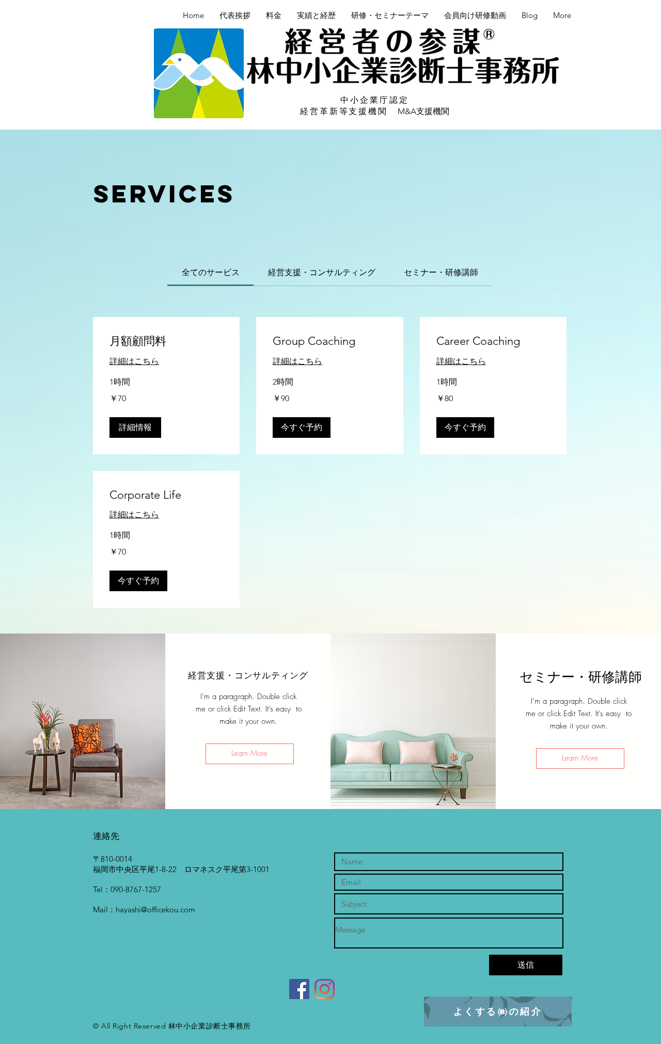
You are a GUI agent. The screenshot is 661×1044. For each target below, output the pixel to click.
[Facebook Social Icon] (299, 989)
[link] (211, 272)
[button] (135, 427)
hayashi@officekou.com (155, 909)
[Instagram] (324, 989)
